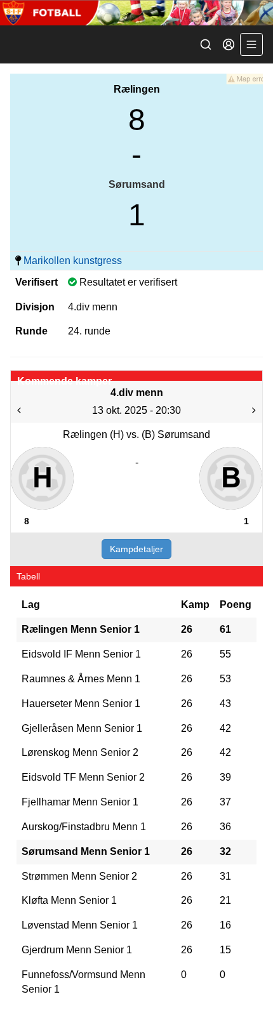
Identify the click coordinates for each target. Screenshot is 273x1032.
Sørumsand (137, 184)
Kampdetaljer (136, 549)
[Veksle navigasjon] (251, 44)
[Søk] (205, 44)
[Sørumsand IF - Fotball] (136, 12)
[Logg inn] (228, 44)
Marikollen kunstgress (72, 260)
